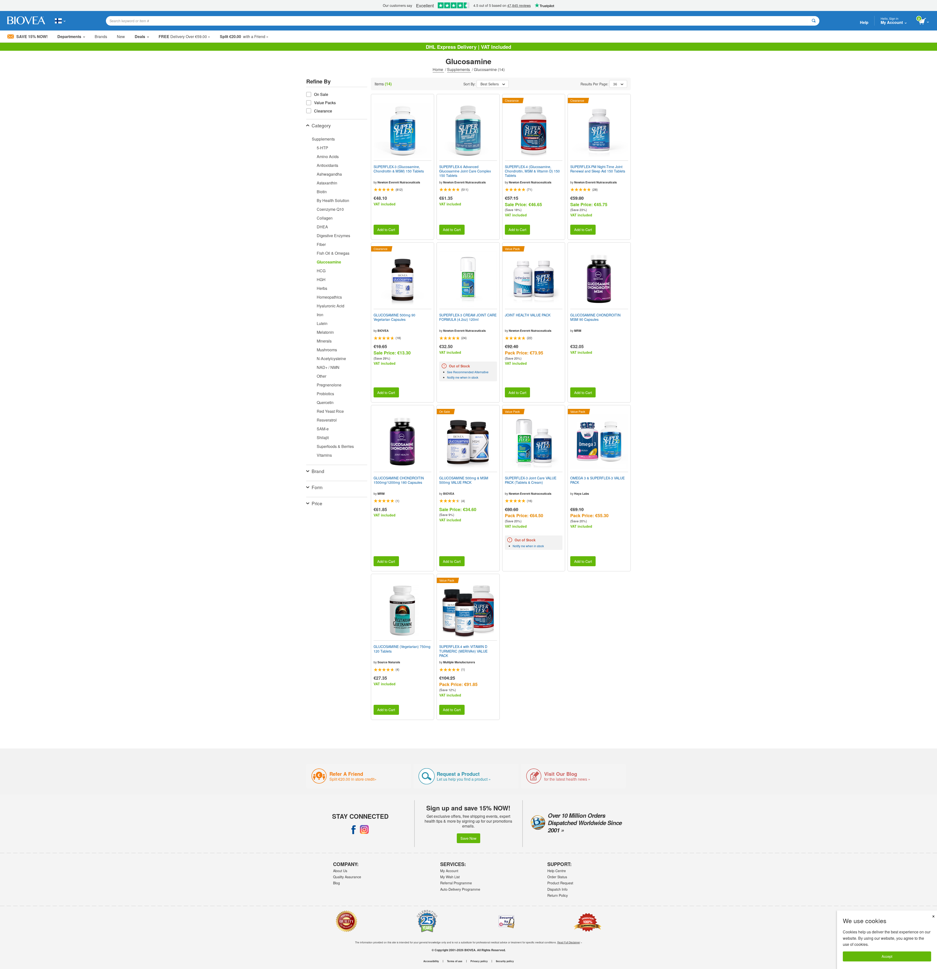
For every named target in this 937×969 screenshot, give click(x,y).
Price (317, 503)
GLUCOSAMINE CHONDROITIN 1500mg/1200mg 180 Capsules (399, 480)
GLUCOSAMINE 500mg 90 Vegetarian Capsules (394, 317)
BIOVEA (383, 330)
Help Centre (556, 870)
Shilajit (323, 437)
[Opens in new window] (353, 829)
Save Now (468, 838)
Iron (320, 314)
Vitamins (324, 455)
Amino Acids (328, 156)
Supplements (459, 69)
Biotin (322, 191)
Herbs (322, 288)
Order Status (557, 876)
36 (615, 83)
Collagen (325, 218)
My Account (449, 870)
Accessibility (431, 961)
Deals (140, 36)
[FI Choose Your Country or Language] (60, 21)
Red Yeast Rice (330, 411)
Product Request (560, 882)
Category (321, 125)
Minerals (324, 341)
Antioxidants (327, 165)
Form (317, 487)
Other (321, 376)
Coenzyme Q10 (330, 209)
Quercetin (325, 402)
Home (438, 69)
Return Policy (557, 895)
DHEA (322, 227)
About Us (340, 870)
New (121, 36)
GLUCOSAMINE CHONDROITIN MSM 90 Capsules (595, 317)
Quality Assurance (347, 876)
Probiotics (325, 393)
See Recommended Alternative (468, 372)
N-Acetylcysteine (331, 358)
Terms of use (454, 961)
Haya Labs (581, 493)
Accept (887, 956)
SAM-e (323, 429)
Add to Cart (386, 229)
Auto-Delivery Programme (460, 889)
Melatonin (325, 332)
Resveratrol (327, 420)
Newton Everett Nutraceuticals (398, 182)
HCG (321, 270)
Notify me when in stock (462, 377)
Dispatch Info (557, 889)
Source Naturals (388, 662)
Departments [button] (69, 36)
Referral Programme (456, 882)
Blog (336, 882)
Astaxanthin (327, 183)
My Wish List (450, 876)
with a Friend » (244, 36)
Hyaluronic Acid (330, 306)
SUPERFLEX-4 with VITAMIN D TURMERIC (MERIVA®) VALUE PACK (463, 651)
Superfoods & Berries (335, 446)
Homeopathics (329, 297)
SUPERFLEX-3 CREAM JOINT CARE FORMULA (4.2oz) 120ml (468, 317)
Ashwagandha (329, 174)
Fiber (321, 244)
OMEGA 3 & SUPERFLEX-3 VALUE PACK (597, 480)
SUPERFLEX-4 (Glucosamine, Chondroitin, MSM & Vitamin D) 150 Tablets (532, 171)
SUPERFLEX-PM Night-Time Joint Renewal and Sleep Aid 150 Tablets (597, 168)
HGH (321, 279)
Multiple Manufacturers (459, 662)
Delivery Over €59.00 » (184, 36)
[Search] (813, 21)
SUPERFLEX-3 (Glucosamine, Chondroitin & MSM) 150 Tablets (399, 168)
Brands (101, 36)
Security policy (505, 961)
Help (864, 22)
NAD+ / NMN (328, 367)
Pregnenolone (329, 385)
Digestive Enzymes (333, 235)
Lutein (322, 323)
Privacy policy (479, 961)
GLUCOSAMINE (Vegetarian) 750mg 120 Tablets (402, 648)
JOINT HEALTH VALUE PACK (527, 315)
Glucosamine (329, 262)
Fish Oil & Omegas (333, 253)
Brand (318, 471)
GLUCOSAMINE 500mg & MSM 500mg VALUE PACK (463, 480)
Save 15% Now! (32, 36)
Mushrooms (327, 350)
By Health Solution (333, 200)
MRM (577, 330)
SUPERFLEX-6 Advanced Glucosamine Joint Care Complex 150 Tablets (465, 171)
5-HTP (322, 148)
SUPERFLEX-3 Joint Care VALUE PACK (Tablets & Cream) (530, 480)
